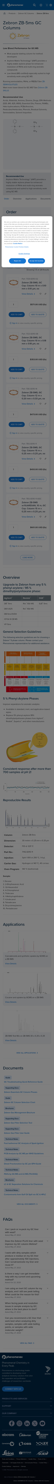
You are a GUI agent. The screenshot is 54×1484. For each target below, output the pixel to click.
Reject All (17, 261)
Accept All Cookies (36, 261)
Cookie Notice (17, 243)
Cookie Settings (24, 254)
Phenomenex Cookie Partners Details (17, 247)
